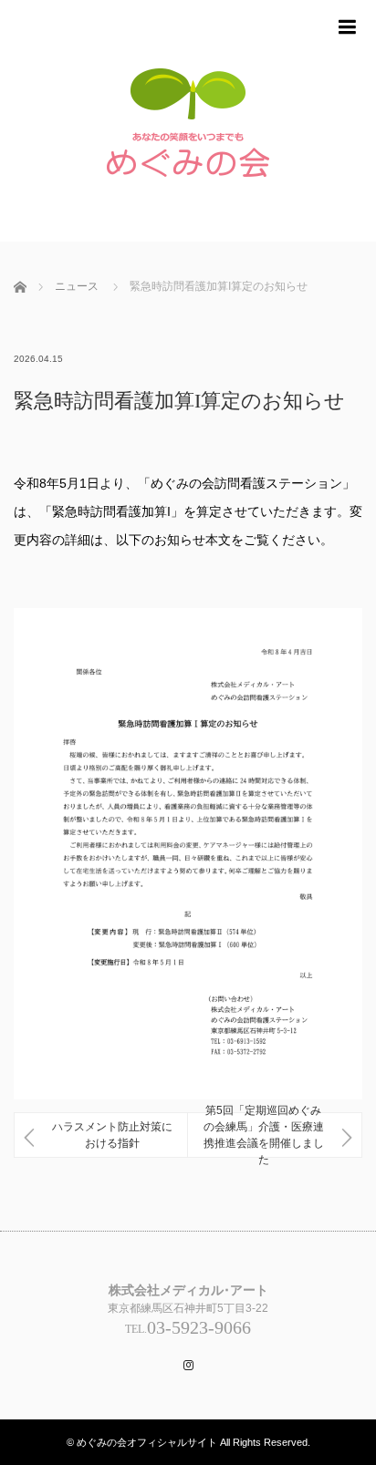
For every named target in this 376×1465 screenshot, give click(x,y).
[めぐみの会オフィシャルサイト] (188, 130)
